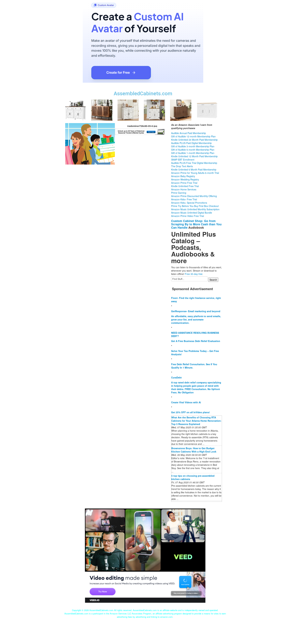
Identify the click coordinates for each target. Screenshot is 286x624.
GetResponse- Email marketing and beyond (195, 311)
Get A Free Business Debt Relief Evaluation (195, 341)
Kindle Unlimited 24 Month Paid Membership (194, 139)
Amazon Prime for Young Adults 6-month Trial (195, 172)
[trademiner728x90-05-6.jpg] (90, 143)
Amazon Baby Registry (183, 176)
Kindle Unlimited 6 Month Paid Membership (193, 169)
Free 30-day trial (193, 274)
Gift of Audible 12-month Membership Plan (193, 136)
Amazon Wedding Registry (185, 179)
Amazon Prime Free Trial (184, 182)
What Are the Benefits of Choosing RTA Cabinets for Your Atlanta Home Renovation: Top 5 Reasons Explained (196, 421)
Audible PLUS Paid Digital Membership (191, 143)
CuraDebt (176, 377)
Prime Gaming (178, 192)
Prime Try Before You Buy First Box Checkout (195, 206)
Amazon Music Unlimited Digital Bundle (191, 212)
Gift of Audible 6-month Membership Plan (192, 149)
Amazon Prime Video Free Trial (187, 216)
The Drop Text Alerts (182, 166)
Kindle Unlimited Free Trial (185, 186)
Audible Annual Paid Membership (188, 133)
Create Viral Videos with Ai (186, 402)
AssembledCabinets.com (143, 93)
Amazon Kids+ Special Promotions (189, 202)
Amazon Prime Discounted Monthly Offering (194, 196)
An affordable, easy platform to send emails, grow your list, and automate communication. (196, 319)
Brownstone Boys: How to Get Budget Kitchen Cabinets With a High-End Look (193, 450)
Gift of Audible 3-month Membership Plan (192, 146)
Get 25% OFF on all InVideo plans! (190, 412)
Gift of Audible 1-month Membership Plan (192, 153)
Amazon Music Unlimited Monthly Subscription (195, 209)
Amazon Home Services (183, 189)
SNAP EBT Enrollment (182, 159)
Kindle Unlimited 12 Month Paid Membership (194, 156)
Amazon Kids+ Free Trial (184, 199)
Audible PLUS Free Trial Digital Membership (194, 163)
